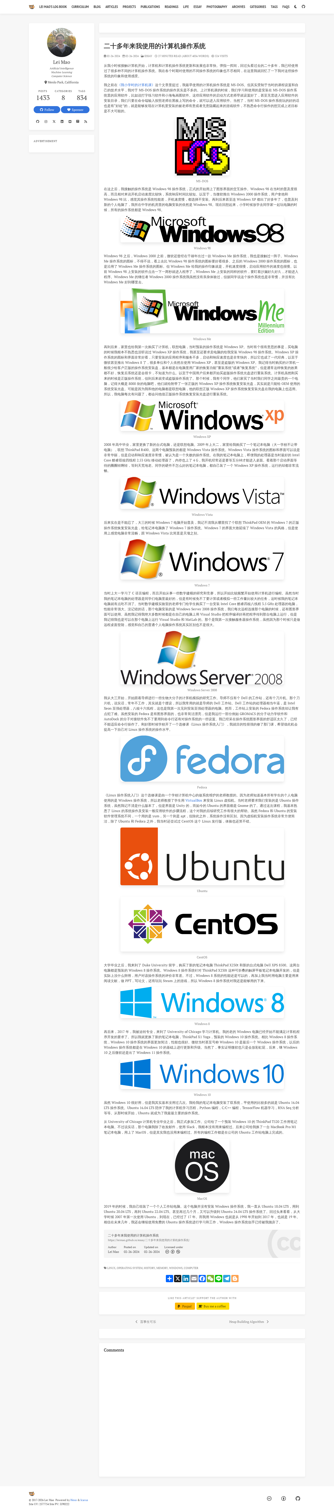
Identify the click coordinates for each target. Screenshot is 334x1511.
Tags (274, 6)
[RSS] (86, 121)
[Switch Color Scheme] (295, 7)
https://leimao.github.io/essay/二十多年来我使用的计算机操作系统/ (149, 1240)
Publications (150, 6)
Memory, (162, 1268)
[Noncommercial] (177, 1251)
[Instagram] (46, 121)
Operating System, (130, 1268)
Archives (238, 6)
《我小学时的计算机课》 (136, 84)
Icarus (84, 1500)
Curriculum (80, 6)
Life (186, 6)
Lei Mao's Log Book (53, 6)
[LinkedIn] (62, 121)
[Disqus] (202, 1414)
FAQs (285, 6)
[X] (54, 121)
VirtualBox (193, 800)
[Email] (70, 121)
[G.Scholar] (78, 121)
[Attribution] (172, 1251)
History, (150, 1268)
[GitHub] (303, 7)
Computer (191, 1268)
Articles (111, 6)
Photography (217, 6)
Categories (258, 6)
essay (148, 56)
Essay (198, 6)
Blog (97, 6)
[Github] (38, 121)
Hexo (73, 1500)
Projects (129, 6)
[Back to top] (317, 1501)
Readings (171, 6)
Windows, (176, 1268)
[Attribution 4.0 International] (283, 1498)
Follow (48, 109)
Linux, (111, 1268)
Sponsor (76, 109)
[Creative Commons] (167, 1251)
